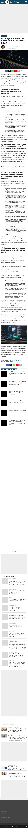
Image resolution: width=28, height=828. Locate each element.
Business (12, 360)
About (5, 824)
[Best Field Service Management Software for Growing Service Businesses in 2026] (4, 384)
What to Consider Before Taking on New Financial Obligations (16, 393)
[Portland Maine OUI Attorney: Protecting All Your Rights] (4, 403)
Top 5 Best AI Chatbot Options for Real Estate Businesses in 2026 (17, 373)
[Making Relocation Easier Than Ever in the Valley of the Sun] (4, 413)
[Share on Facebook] (6, 70)
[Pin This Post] (15, 70)
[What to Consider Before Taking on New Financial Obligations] (4, 394)
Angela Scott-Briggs (13, 46)
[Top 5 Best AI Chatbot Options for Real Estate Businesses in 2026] (4, 374)
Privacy (17, 824)
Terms (22, 824)
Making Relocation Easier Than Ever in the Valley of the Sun (17, 411)
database (18, 360)
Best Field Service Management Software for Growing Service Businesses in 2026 (18, 383)
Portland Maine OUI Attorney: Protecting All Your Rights (17, 401)
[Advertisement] (14, 18)
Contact (11, 824)
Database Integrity (7, 361)
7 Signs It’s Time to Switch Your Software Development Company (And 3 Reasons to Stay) (17, 422)
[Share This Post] (9, 70)
